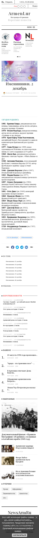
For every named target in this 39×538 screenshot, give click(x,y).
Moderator (9, 93)
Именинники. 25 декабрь (14, 280)
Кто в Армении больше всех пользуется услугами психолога (26, 473)
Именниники (27, 237)
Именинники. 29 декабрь (14, 267)
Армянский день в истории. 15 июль (15, 320)
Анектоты (23, 493)
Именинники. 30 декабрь (14, 264)
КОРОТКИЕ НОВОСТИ (12, 296)
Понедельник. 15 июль (11, 331)
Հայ (15, 6)
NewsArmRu (19, 512)
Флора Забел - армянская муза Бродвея (23, 460)
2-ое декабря (13, 237)
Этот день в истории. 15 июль (13, 309)
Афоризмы (16, 489)
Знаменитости (24, 313)
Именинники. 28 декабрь (14, 271)
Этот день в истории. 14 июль (13, 336)
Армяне (21, 318)
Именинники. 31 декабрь (14, 261)
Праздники (22, 324)
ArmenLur (20, 13)
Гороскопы (22, 329)
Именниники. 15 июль (10, 315)
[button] (31, 27)
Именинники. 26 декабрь (14, 277)
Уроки (5, 489)
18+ (4, 498)
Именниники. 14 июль (10, 342)
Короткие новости (19, 20)
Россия (20, 300)
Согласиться (19, 535)
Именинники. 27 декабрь (14, 274)
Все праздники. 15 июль (11, 325)
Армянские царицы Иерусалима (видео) (25, 447)
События (21, 307)
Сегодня (16, 93)
